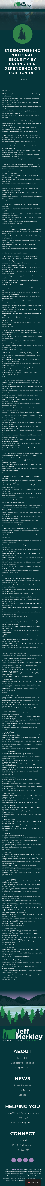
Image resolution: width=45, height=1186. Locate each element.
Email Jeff (22, 1118)
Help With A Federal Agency (22, 1113)
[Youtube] (25, 1160)
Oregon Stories (22, 1067)
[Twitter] (31, 1160)
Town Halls (22, 1140)
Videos (22, 1095)
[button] (22, 9)
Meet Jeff (22, 1058)
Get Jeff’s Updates (22, 1145)
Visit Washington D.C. (22, 1122)
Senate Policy (17, 1169)
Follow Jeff (22, 1150)
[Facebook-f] (13, 1160)
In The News (22, 1090)
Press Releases (22, 1085)
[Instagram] (19, 1160)
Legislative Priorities (22, 1063)
